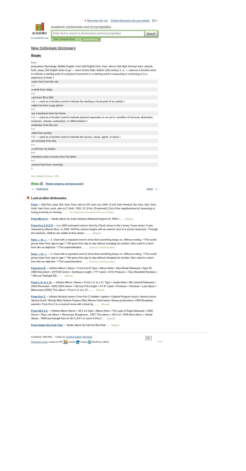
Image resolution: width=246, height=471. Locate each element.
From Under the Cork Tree (47, 325)
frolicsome (42, 188)
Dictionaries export (39, 342)
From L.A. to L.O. (41, 282)
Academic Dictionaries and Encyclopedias (81, 27)
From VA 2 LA (39, 310)
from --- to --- (39, 239)
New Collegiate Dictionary (66, 39)
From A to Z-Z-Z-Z (42, 225)
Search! (151, 33)
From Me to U (39, 218)
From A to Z (38, 296)
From (34, 204)
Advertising (87, 337)
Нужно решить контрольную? (65, 183)
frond (150, 188)
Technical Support (74, 337)
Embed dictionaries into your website (130, 20)
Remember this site (98, 20)
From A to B (38, 268)
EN (153, 20)
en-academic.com (39, 38)
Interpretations (91, 39)
